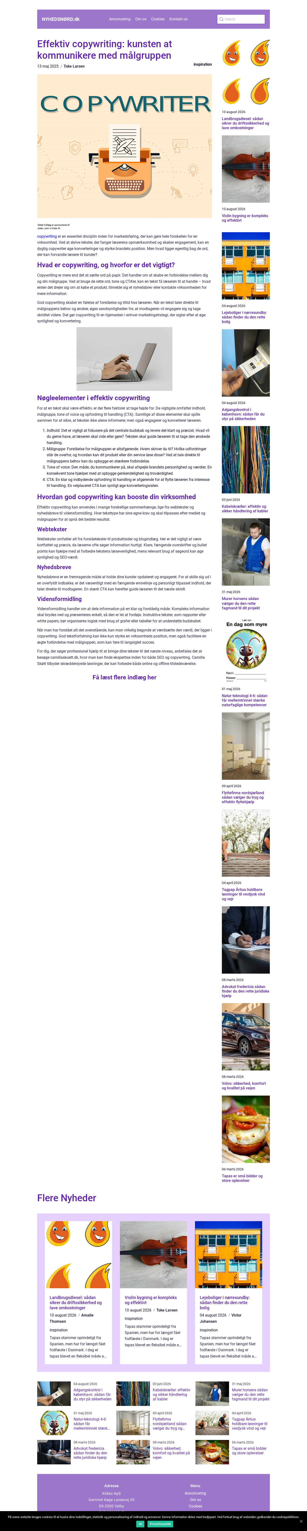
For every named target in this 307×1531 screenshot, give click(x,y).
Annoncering (119, 19)
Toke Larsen (74, 66)
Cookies (158, 19)
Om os (140, 19)
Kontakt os (178, 19)
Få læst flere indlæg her (124, 677)
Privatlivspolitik (160, 1524)
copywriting (47, 236)
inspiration (203, 64)
